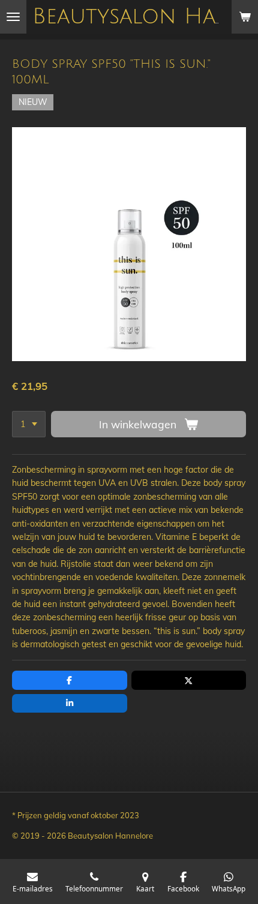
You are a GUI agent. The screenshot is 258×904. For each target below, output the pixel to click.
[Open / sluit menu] (13, 17)
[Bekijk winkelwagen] (245, 17)
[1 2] (29, 424)
